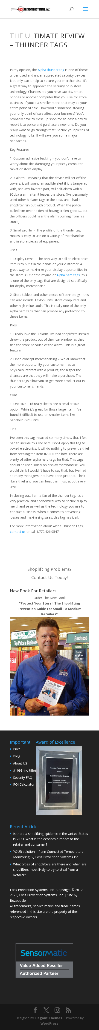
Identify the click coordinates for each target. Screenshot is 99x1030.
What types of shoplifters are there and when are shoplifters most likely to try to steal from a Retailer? (49, 869)
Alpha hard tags (68, 275)
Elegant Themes (48, 1018)
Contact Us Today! (49, 577)
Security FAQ (22, 777)
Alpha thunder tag (51, 70)
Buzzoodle (18, 900)
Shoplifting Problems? (49, 569)
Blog (16, 756)
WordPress (49, 1023)
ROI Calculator (24, 784)
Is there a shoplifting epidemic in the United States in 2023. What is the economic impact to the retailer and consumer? (50, 839)
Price (16, 749)
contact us (18, 531)
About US (20, 763)
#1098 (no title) (24, 770)
